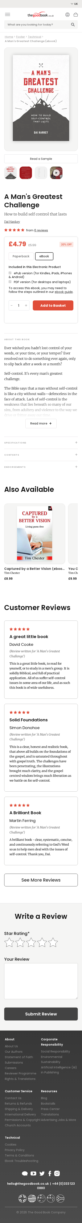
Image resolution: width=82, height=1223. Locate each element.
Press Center (50, 1109)
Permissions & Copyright (23, 1120)
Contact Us (13, 1098)
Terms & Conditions (19, 1155)
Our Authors (13, 1052)
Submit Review (41, 1014)
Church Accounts (18, 1125)
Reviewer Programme (20, 1073)
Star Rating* (17, 933)
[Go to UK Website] (23, 1197)
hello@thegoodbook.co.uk (28, 1184)
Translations (50, 1114)
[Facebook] (49, 1173)
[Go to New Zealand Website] (51, 1197)
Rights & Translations (20, 1079)
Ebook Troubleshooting (21, 1161)
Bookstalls (48, 1103)
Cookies (10, 1144)
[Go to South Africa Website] (60, 1197)
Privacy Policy (15, 1150)
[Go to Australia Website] (41, 1197)
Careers (10, 1068)
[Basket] (76, 16)
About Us (11, 1046)
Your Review (16, 959)
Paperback (21, 256)
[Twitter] (41, 1173)
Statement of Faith (19, 1057)
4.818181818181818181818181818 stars (14, 230)
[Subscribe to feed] (25, 1173)
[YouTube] (33, 1173)
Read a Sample (41, 159)
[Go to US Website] (32, 1197)
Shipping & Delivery (19, 1109)
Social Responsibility (55, 1051)
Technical (34, 36)
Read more (38, 423)
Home (9, 36)
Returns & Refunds (18, 1103)
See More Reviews (41, 880)
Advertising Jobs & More (58, 1120)
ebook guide (64, 292)
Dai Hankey (12, 222)
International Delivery (20, 1114)
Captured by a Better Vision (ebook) (34, 569)
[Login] (67, 15)
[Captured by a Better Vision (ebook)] (34, 533)
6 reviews (41, 230)
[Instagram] (56, 1173)
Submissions (14, 1062)
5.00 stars (19, 629)
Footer (20, 36)
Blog (44, 1098)
